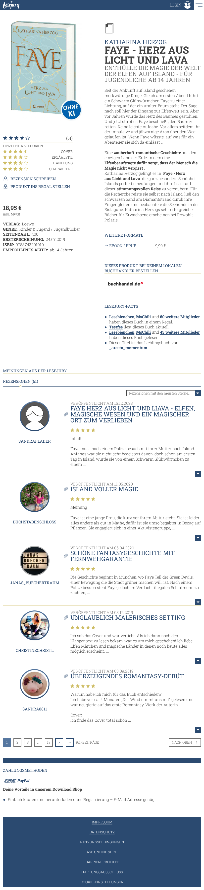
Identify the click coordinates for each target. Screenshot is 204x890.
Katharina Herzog (135, 42)
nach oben (182, 742)
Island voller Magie (104, 489)
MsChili (143, 316)
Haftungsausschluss (102, 872)
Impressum (102, 822)
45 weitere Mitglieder (180, 332)
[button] (180, 5)
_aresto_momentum (128, 347)
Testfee (116, 326)
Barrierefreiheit (102, 862)
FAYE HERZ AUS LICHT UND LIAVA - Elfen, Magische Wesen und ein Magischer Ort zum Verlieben (132, 414)
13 (49, 742)
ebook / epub (122, 245)
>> (69, 742)
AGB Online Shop (102, 852)
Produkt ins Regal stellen (40, 186)
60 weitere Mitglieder (180, 316)
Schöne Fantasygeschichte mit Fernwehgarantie (122, 556)
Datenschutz (102, 832)
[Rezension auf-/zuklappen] (198, 474)
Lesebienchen (121, 316)
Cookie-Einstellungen (102, 882)
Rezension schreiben (33, 178)
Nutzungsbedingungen (102, 842)
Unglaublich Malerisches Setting (127, 617)
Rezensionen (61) (20, 381)
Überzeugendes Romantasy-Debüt (127, 676)
